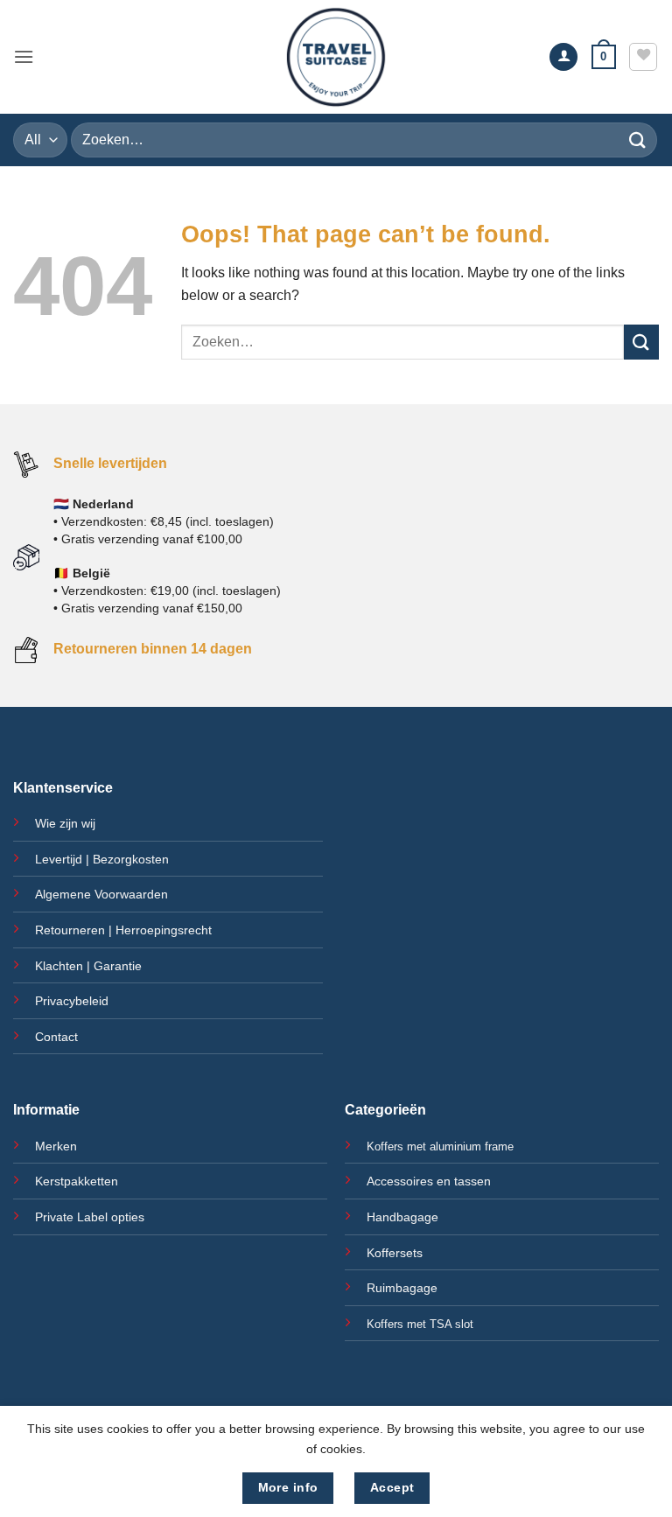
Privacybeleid (71, 1001)
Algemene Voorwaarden (101, 894)
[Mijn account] (564, 57)
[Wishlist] (643, 57)
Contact (56, 1037)
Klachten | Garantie (88, 966)
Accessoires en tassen (429, 1181)
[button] (23, 56)
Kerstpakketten (76, 1181)
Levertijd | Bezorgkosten (102, 859)
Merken (56, 1146)
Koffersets (395, 1253)
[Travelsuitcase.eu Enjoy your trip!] (336, 57)
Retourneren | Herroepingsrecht (123, 930)
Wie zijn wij (65, 823)
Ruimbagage (402, 1288)
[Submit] (637, 139)
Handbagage (402, 1217)
